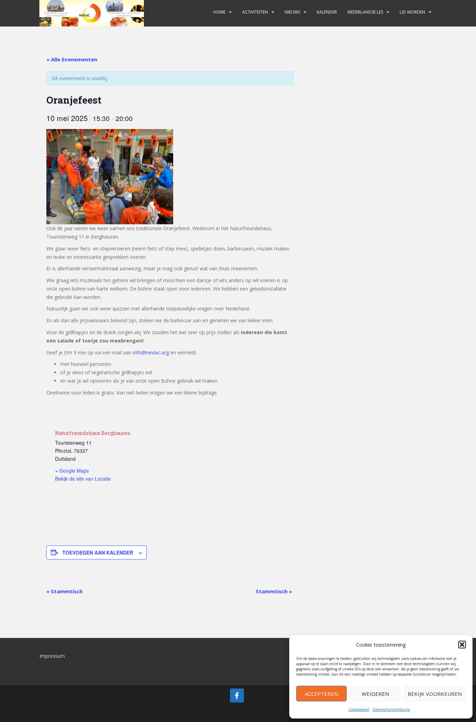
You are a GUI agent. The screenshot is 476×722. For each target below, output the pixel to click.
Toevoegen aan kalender (97, 552)
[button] (462, 644)
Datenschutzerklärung (391, 709)
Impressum (52, 656)
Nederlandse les (365, 12)
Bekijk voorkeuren (435, 693)
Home (219, 12)
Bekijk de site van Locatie (83, 478)
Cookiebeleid (358, 709)
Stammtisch (64, 591)
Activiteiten (255, 12)
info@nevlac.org (151, 352)
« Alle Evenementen (71, 59)
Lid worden (412, 12)
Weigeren (375, 693)
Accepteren (321, 693)
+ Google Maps (72, 470)
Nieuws (292, 12)
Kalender (327, 12)
